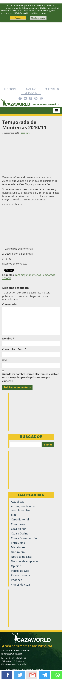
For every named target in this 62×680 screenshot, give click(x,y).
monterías (35, 275)
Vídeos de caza (20, 584)
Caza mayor (26, 133)
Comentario (10, 304)
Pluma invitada (20, 575)
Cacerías (31, 88)
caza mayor (21, 275)
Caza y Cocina (19, 533)
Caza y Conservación (24, 538)
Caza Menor (18, 529)
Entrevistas (18, 543)
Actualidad (17, 501)
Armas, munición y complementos (23, 508)
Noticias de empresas (25, 561)
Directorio (31, 92)
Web (4, 360)
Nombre (8, 338)
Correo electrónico (14, 349)
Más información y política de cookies (30, 13)
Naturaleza (18, 552)
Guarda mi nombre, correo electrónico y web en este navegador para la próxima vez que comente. (30, 377)
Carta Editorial (20, 519)
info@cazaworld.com (11, 653)
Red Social (10, 88)
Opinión (16, 566)
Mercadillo (52, 88)
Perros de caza (20, 570)
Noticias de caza (21, 556)
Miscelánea (18, 547)
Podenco (16, 580)
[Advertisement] (31, 55)
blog (14, 515)
